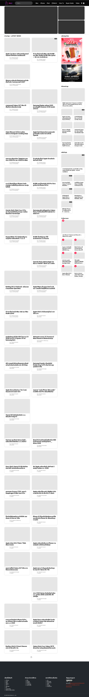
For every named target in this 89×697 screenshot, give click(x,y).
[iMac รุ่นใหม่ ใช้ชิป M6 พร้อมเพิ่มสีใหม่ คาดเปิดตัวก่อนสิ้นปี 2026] (17, 662)
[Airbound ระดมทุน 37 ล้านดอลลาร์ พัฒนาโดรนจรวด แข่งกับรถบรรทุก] (44, 328)
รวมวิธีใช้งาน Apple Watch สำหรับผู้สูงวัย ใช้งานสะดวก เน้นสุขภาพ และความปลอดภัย (79, 184)
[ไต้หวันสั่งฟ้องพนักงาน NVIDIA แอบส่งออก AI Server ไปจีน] (17, 508)
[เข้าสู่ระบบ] (84, 3)
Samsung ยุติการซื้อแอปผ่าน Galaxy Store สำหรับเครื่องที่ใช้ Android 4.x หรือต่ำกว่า (44, 211)
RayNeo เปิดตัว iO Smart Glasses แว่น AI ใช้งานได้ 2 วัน (16, 647)
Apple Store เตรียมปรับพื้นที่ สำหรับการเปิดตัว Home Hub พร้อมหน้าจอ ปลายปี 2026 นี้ (44, 621)
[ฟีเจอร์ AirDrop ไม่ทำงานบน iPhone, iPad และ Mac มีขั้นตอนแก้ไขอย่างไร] (79, 242)
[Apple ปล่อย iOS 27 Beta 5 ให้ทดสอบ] (66, 269)
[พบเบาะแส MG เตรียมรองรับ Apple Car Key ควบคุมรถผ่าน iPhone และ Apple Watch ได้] (44, 662)
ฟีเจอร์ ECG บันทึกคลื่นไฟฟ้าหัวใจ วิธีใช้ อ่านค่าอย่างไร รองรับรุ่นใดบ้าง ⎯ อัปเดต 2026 (44, 441)
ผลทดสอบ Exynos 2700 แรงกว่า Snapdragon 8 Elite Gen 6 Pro (16, 492)
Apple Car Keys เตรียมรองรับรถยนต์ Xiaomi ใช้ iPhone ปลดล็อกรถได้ (17, 54)
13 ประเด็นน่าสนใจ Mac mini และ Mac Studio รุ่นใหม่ (17, 312)
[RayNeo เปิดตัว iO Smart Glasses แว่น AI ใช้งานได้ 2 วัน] (17, 637)
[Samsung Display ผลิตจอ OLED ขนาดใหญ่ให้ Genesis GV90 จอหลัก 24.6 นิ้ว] (44, 96)
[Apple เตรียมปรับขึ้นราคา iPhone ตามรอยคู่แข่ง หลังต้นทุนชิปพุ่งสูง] (44, 534)
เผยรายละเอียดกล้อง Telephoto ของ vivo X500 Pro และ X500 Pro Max (17, 159)
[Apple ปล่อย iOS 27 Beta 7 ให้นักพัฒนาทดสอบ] (17, 534)
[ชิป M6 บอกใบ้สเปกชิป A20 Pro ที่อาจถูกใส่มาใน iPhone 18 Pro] (44, 175)
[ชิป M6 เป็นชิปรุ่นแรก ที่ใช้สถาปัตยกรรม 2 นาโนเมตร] (44, 228)
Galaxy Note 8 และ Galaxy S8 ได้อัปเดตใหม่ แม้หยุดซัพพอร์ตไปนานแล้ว (44, 647)
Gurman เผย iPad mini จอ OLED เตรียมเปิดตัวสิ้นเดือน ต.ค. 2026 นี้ (16, 440)
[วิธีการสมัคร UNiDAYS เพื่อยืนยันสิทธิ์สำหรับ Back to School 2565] (79, 256)
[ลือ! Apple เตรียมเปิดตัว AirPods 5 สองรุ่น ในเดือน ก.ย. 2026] (44, 458)
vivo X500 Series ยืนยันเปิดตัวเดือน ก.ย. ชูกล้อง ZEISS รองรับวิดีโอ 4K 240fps (44, 594)
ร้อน (63, 221)
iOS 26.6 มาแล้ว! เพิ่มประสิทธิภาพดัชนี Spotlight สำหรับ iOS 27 (66, 262)
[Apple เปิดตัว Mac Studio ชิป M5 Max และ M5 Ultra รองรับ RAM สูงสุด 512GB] (71, 27)
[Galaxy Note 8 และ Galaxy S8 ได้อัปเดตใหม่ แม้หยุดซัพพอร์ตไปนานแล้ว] (44, 637)
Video (77, 3)
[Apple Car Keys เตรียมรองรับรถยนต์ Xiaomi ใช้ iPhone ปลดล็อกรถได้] (17, 45)
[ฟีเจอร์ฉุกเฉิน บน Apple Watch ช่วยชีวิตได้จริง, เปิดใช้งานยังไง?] (79, 191)
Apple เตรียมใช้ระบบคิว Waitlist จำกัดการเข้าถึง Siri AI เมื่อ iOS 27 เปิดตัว (44, 492)
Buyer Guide (70, 3)
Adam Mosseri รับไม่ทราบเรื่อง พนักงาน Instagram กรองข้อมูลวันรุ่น (17, 132)
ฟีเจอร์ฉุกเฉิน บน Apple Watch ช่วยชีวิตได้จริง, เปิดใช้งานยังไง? (79, 197)
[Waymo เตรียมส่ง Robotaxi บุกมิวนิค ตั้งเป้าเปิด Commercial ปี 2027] (17, 71)
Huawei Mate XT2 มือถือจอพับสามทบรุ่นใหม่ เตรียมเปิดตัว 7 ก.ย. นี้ (16, 237)
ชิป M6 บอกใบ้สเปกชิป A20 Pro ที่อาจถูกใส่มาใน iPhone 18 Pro (44, 184)
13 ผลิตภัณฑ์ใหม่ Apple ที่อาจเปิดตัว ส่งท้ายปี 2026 (44, 159)
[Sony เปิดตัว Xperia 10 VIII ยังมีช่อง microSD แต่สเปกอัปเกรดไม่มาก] (17, 458)
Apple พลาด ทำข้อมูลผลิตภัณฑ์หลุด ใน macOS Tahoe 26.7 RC (44, 569)
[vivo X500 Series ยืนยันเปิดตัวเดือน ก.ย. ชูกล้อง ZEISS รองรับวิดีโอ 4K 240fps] (44, 584)
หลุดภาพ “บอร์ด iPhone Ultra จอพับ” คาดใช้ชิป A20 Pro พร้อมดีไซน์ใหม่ (44, 390)
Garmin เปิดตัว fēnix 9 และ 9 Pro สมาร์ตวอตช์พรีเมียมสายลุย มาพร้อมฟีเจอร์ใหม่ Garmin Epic (17, 211)
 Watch (54, 3)
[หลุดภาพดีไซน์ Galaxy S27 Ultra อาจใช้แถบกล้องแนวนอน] (17, 559)
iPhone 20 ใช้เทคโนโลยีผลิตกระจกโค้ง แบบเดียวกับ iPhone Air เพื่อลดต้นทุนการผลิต (44, 518)
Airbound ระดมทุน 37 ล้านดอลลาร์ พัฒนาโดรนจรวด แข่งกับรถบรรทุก (43, 337)
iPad (48, 3)
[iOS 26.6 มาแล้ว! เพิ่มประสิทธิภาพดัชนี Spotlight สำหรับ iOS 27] (66, 256)
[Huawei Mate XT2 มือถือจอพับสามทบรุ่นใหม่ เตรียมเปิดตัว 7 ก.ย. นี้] (17, 228)
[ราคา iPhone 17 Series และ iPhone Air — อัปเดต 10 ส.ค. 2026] (73, 226)
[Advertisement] (44, 74)
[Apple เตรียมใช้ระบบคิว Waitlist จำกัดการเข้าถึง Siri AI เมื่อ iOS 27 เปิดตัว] (44, 483)
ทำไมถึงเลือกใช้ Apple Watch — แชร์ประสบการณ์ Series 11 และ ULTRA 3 (66, 197)
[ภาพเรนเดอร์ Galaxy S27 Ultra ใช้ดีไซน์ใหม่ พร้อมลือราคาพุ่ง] (17, 96)
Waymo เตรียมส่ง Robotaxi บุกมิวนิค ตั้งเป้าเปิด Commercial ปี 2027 (17, 81)
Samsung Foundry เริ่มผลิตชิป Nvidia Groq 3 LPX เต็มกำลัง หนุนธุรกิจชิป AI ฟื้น (43, 365)
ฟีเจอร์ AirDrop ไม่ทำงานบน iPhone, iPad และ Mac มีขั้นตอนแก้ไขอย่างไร (79, 248)
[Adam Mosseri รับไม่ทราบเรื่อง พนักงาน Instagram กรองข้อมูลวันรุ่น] (17, 123)
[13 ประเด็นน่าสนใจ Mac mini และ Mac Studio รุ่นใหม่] (17, 303)
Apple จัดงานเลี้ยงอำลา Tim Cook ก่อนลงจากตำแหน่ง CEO (16, 390)
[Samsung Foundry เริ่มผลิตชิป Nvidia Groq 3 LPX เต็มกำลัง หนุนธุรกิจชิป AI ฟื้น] (44, 354)
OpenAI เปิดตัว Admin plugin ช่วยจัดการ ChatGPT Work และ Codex (44, 262)
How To (61, 3)
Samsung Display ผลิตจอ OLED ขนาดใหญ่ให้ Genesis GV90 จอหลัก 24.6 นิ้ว (44, 107)
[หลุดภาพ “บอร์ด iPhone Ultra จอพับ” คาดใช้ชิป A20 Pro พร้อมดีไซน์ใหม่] (44, 381)
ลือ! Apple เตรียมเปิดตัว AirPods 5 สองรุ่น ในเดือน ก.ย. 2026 (43, 467)
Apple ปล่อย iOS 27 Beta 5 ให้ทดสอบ (66, 274)
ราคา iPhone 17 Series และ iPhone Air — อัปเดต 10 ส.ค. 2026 (72, 235)
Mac (37, 3)
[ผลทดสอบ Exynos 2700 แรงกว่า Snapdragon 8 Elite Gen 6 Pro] (17, 483)
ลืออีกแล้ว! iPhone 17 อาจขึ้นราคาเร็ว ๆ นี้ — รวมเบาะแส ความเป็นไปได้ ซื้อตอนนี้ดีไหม (66, 210)
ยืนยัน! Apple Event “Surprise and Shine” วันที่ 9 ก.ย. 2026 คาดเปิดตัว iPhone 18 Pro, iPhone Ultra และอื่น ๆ (73, 104)
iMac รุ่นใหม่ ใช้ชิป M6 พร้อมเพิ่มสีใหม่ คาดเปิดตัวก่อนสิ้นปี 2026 (17, 672)
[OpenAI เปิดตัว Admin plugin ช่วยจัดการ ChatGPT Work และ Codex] (44, 253)
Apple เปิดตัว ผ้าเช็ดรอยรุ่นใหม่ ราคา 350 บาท (44, 312)
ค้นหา (17, 3)
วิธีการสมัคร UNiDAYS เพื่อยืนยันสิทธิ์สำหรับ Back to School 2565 (79, 261)
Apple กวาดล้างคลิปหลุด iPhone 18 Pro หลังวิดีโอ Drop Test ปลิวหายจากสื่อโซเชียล (66, 248)
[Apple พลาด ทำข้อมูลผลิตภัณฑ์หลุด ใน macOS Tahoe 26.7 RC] (44, 559)
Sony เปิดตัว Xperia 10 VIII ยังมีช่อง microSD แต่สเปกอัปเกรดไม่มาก (17, 467)
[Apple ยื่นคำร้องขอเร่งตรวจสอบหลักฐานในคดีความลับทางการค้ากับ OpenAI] (44, 123)
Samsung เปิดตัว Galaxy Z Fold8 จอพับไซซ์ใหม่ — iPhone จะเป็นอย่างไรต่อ (66, 184)
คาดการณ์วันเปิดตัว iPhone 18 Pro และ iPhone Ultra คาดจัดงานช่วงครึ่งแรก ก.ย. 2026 (17, 621)
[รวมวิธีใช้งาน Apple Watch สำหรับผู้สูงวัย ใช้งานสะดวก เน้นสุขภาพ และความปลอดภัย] (79, 178)
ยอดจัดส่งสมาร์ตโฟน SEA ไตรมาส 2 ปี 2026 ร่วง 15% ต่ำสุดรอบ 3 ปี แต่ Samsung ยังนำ (17, 338)
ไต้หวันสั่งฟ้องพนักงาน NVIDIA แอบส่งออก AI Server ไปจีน (16, 517)
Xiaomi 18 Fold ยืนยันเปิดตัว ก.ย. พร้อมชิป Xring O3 (16, 415)
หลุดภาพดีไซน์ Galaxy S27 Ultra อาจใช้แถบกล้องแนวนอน (17, 569)
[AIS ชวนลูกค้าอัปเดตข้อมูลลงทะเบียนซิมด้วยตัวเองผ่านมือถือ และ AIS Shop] (17, 354)
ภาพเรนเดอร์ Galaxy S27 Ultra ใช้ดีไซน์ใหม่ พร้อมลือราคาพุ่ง (16, 106)
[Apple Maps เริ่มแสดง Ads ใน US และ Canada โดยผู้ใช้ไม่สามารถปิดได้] (44, 278)
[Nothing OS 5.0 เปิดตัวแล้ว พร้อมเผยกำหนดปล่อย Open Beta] (17, 278)
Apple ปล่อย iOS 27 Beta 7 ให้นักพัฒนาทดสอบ (16, 544)
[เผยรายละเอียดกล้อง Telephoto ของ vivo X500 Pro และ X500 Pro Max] (17, 150)
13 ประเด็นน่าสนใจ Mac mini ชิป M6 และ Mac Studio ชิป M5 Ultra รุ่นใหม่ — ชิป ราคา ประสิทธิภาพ (44, 55)
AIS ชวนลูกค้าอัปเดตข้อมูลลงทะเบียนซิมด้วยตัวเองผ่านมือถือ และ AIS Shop (17, 364)
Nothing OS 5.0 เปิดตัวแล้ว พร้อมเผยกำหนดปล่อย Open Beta (17, 287)
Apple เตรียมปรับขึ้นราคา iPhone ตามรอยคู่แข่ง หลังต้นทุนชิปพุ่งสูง (44, 544)
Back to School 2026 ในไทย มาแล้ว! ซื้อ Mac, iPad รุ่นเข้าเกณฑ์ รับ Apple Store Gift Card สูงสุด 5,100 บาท (79, 275)
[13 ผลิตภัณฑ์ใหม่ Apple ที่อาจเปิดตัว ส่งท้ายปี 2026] (44, 150)
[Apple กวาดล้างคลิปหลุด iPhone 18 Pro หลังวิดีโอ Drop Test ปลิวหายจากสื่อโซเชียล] (66, 242)
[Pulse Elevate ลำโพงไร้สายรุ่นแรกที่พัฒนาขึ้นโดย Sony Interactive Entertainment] (17, 689)
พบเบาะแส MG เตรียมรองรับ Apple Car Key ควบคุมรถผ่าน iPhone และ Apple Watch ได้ (44, 673)
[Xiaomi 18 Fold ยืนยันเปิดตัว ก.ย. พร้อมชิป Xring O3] (17, 406)
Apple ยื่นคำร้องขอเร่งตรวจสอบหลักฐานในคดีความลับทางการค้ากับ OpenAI (44, 133)
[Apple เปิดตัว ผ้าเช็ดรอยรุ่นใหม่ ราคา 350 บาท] (44, 303)
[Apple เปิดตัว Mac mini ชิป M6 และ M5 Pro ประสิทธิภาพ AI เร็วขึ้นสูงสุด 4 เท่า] (71, 13)
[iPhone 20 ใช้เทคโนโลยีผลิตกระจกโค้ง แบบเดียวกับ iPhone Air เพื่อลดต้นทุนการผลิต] (44, 508)
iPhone (43, 3)
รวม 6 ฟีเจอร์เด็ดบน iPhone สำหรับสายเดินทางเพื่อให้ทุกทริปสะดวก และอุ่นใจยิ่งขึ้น (17, 185)
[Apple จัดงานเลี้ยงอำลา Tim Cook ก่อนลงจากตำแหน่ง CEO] (17, 381)
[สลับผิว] (81, 3)
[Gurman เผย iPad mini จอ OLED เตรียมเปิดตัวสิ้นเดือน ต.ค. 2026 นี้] (17, 431)
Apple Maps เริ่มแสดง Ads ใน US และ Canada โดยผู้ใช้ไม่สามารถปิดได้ (44, 287)
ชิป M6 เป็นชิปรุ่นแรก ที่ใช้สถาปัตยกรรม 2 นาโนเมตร (41, 237)
